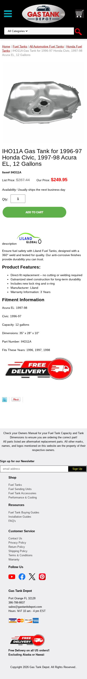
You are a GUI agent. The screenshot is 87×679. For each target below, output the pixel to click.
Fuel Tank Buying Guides (23, 512)
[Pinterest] (42, 577)
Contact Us (15, 538)
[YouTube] (11, 577)
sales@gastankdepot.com (25, 606)
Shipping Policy (17, 551)
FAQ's (12, 520)
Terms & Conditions (20, 555)
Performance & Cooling (22, 497)
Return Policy (16, 546)
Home (6, 46)
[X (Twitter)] (32, 577)
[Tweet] (4, 401)
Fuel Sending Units (20, 489)
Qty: (5, 199)
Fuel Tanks (15, 484)
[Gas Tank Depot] (43, 13)
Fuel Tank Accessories (22, 493)
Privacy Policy (17, 542)
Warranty (13, 559)
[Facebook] (22, 577)
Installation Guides (19, 516)
